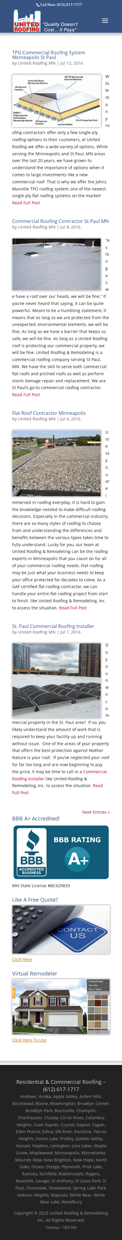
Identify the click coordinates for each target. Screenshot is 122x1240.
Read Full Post (26, 202)
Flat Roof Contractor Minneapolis (49, 413)
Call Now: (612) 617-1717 (61, 4)
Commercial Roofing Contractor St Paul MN (60, 221)
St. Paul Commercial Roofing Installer (53, 626)
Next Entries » (96, 812)
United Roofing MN (37, 63)
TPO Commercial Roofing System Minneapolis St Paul (48, 55)
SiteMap (52, 1227)
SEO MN (70, 1227)
